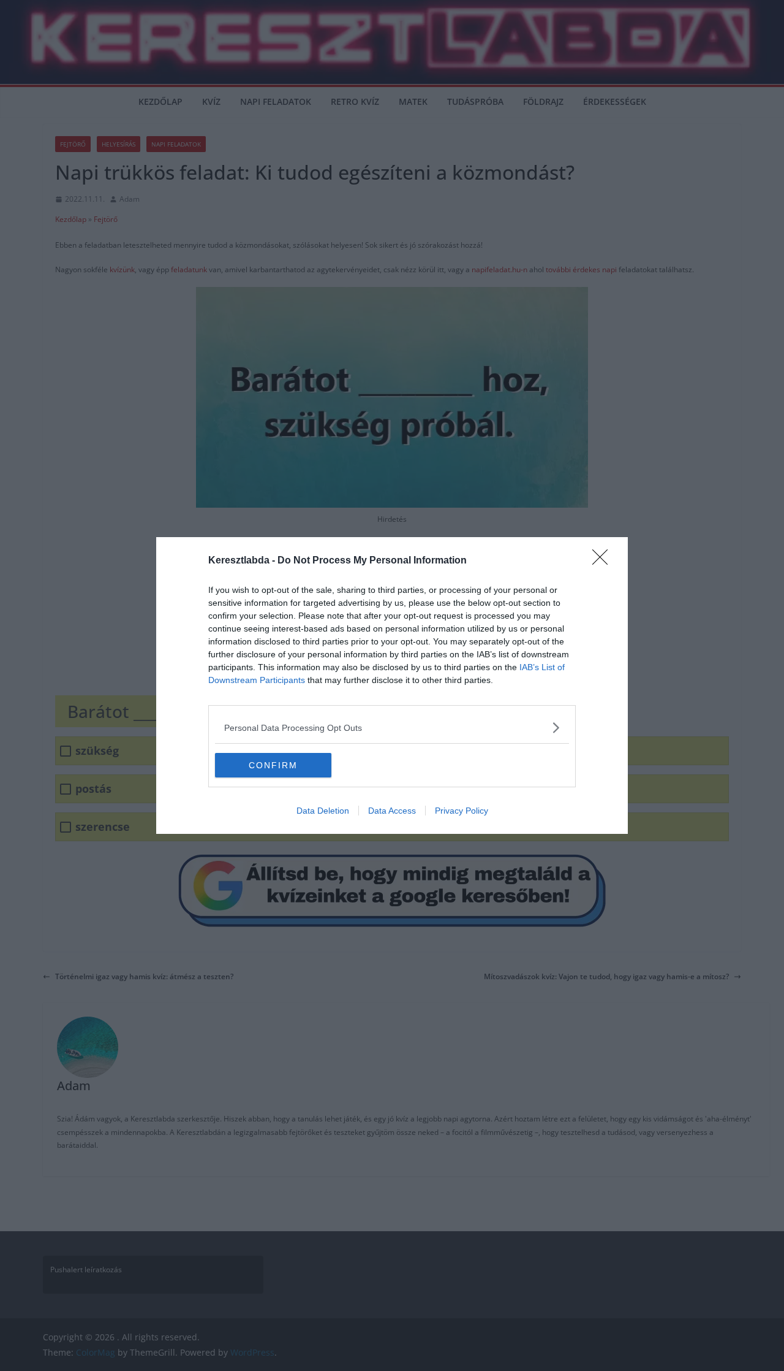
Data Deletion (322, 810)
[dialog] (392, 685)
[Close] (604, 561)
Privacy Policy (461, 810)
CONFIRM (273, 765)
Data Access (392, 810)
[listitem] (392, 727)
